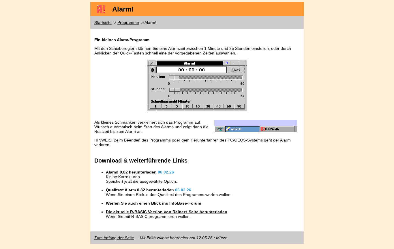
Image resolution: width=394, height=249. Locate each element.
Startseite (103, 22)
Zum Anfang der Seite (114, 237)
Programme (128, 22)
